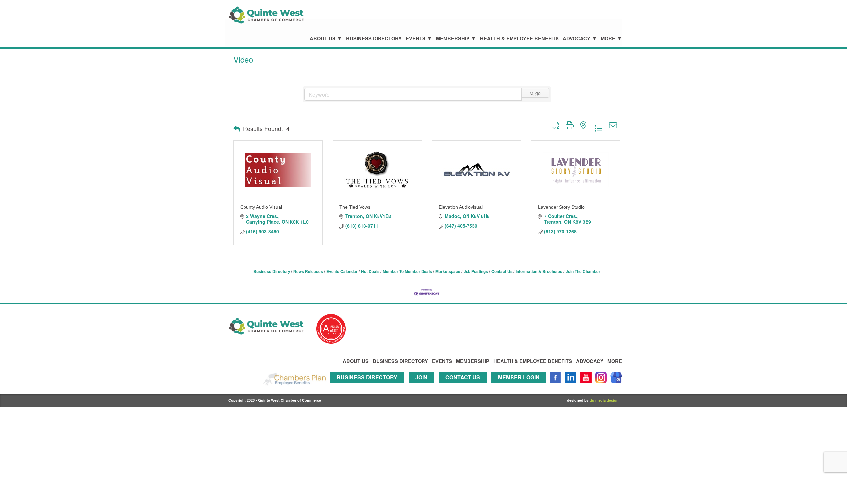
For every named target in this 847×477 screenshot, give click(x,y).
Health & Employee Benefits (519, 38)
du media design (604, 400)
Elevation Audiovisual (461, 207)
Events (415, 38)
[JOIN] (423, 386)
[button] (236, 128)
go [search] (538, 93)
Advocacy (576, 38)
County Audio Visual (261, 207)
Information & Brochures (539, 271)
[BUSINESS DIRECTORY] (368, 386)
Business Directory (374, 38)
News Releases (308, 271)
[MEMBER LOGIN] (520, 386)
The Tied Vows (354, 207)
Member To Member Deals (407, 271)
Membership (452, 38)
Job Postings (476, 271)
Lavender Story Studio (561, 207)
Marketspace (447, 271)
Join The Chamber (583, 271)
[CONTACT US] (464, 386)
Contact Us (502, 271)
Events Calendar (342, 271)
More (608, 38)
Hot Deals (370, 271)
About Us (322, 38)
